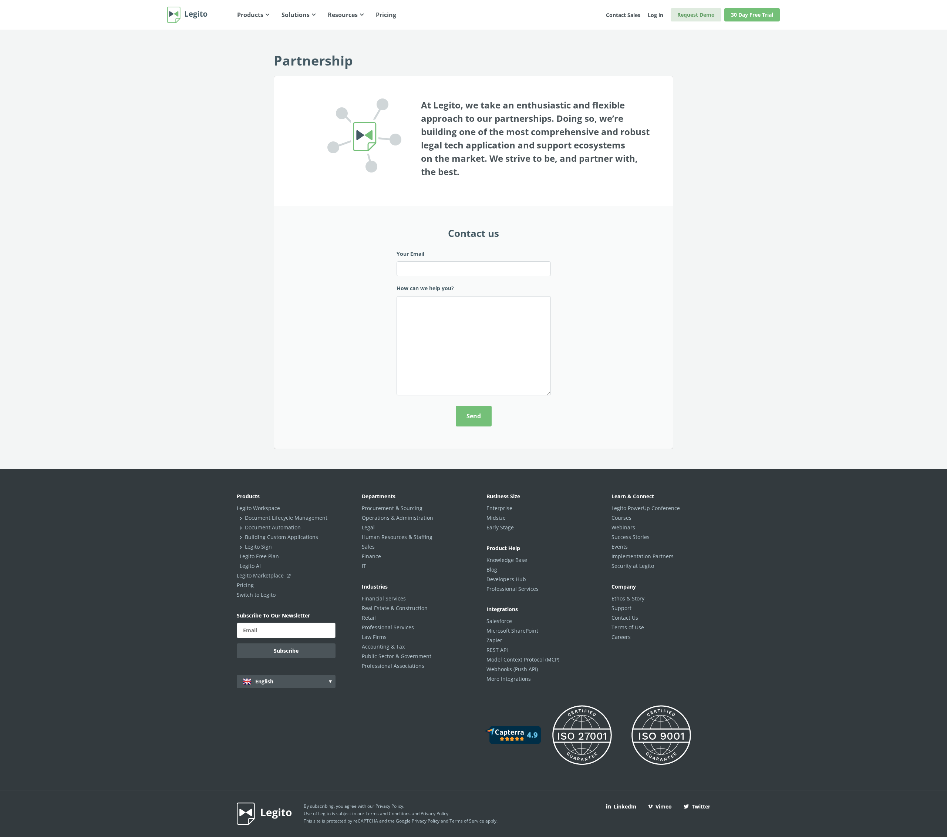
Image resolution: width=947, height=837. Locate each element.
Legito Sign (258, 546)
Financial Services (384, 598)
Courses (621, 517)
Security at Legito (632, 565)
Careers (621, 636)
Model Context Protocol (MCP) (522, 659)
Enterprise (499, 508)
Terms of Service (466, 821)
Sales (368, 546)
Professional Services (388, 627)
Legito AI (250, 565)
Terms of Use (627, 627)
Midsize (496, 517)
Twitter (701, 806)
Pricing (245, 585)
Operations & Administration (397, 517)
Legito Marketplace (261, 575)
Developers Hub (506, 579)
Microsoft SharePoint (512, 630)
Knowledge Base (506, 559)
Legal (368, 527)
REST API (497, 649)
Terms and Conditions (388, 813)
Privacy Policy (389, 806)
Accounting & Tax (383, 646)
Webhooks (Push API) (512, 669)
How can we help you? (425, 288)
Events (619, 546)
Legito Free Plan (259, 556)
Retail (369, 617)
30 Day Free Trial (752, 14)
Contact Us (624, 617)
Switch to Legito (256, 594)
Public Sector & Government (396, 656)
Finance (371, 556)
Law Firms (374, 636)
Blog (491, 569)
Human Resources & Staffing (397, 536)
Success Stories (630, 536)
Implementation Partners (642, 556)
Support (621, 608)
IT (364, 565)
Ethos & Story (627, 598)
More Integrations (508, 678)
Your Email (410, 253)
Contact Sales (623, 15)
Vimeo (664, 806)
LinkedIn (625, 806)
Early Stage (500, 527)
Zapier (494, 640)
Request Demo (696, 14)
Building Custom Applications (281, 536)
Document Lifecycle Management (286, 517)
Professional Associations (393, 665)
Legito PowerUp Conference (645, 508)
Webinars (623, 527)
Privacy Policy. (435, 813)
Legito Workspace (258, 508)
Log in (655, 15)
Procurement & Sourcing (392, 508)
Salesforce (499, 621)
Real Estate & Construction (395, 608)
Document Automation (273, 527)
